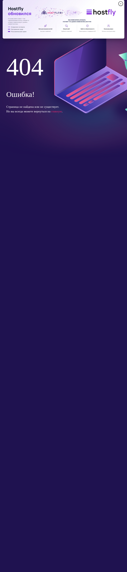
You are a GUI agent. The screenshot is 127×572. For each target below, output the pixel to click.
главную (56, 111)
